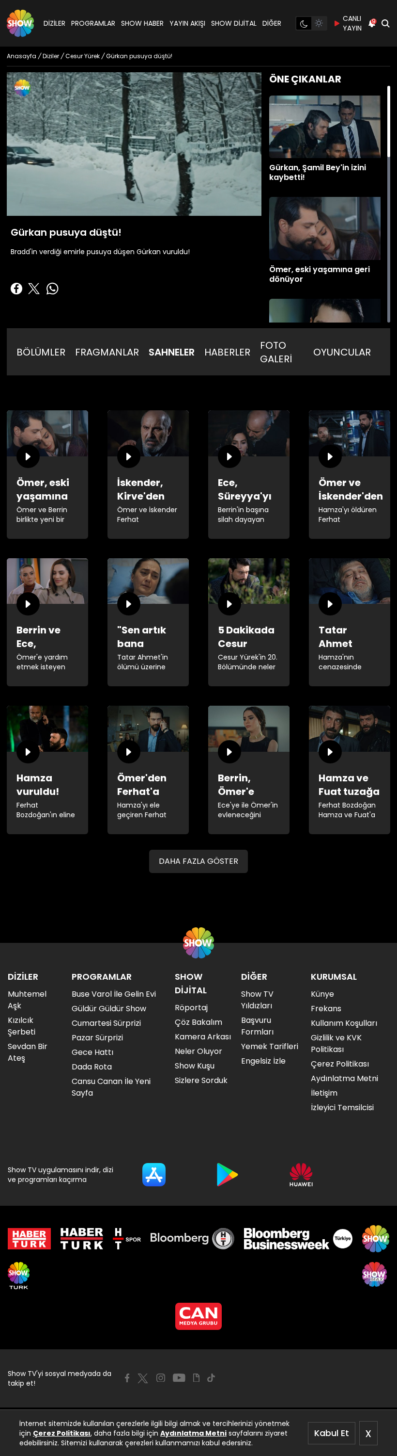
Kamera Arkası (203, 1036)
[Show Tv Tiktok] (211, 1378)
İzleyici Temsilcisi (342, 1107)
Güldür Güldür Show (109, 1008)
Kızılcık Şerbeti (21, 1026)
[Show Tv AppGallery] (301, 1174)
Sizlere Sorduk (201, 1080)
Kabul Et (331, 1433)
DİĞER (271, 23)
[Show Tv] (20, 23)
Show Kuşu (194, 1065)
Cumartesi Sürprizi (106, 1023)
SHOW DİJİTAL (234, 23)
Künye (322, 994)
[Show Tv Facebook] (127, 1378)
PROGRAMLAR (93, 23)
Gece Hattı (92, 1052)
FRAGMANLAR (107, 352)
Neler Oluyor (198, 1051)
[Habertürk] (29, 1238)
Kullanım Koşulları (344, 1023)
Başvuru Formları (257, 1026)
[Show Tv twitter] (143, 1378)
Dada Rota (92, 1066)
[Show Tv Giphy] (196, 1378)
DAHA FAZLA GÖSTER (198, 861)
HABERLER (227, 352)
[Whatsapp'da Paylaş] (52, 288)
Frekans (326, 1008)
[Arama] (385, 23)
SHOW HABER (142, 23)
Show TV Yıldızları (257, 999)
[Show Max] (375, 1275)
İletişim (324, 1093)
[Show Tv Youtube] (179, 1378)
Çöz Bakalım (198, 1022)
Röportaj (191, 1007)
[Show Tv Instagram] (160, 1378)
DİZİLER (54, 23)
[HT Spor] (126, 1238)
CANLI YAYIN (352, 23)
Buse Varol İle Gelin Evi (114, 994)
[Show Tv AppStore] (154, 1174)
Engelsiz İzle (263, 1061)
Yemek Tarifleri (269, 1046)
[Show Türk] (19, 1275)
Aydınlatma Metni (193, 1433)
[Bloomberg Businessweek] (298, 1238)
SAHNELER (172, 352)
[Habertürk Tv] (82, 1238)
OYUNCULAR (342, 352)
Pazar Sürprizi (97, 1037)
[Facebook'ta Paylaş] (16, 288)
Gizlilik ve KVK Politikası (336, 1043)
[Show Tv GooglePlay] (227, 1174)
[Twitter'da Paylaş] (34, 288)
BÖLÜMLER (40, 352)
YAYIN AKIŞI (187, 23)
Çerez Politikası (62, 1433)
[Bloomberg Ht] (192, 1238)
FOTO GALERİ (276, 352)
